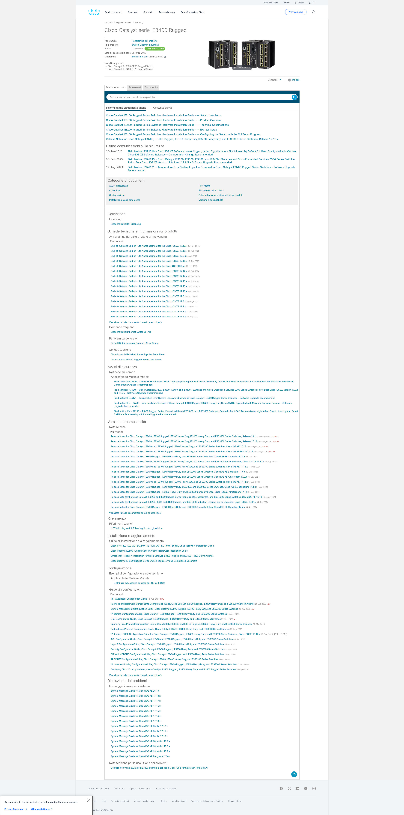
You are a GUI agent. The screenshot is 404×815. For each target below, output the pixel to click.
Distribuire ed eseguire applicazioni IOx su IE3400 (139, 583)
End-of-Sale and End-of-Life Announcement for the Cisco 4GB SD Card (148, 266)
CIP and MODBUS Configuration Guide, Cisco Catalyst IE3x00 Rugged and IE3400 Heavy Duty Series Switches (167, 654)
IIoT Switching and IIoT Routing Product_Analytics (136, 528)
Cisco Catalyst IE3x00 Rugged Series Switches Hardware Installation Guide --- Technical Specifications (167, 125)
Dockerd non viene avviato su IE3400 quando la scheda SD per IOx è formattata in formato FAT (159, 768)
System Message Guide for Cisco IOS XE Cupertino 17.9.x (140, 741)
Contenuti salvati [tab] (162, 107)
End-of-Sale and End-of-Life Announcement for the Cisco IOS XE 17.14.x (149, 276)
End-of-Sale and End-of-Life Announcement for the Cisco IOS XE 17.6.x (148, 296)
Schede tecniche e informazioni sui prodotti (221, 195)
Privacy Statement (14, 809)
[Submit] (294, 97)
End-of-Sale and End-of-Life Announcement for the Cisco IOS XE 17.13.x (149, 281)
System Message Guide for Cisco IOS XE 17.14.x (135, 716)
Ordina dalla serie (155, 48)
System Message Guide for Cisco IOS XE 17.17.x (135, 701)
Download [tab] (135, 87)
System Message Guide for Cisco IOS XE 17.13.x (135, 721)
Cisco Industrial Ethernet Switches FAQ (131, 332)
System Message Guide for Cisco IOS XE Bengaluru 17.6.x (140, 756)
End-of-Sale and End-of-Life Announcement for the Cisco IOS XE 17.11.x (149, 286)
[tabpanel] (202, 127)
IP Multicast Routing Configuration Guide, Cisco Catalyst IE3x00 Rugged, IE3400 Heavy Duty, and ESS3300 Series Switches (174, 664)
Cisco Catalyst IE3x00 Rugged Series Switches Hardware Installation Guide (149, 551)
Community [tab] (151, 87)
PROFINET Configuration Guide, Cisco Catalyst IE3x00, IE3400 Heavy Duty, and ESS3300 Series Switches (165, 659)
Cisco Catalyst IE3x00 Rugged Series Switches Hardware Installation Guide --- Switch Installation (163, 115)
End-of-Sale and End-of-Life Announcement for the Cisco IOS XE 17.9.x (148, 256)
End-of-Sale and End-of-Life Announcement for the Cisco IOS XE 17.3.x (148, 311)
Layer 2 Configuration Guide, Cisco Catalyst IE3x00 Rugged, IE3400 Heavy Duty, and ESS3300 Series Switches (167, 644)
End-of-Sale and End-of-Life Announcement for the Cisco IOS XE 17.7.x (148, 306)
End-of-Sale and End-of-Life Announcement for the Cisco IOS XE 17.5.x (148, 316)
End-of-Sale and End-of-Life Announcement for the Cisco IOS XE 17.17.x (149, 246)
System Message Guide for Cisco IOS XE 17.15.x (135, 711)
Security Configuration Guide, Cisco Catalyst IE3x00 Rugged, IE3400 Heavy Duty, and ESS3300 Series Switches (168, 649)
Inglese (296, 80)
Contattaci (273, 80)
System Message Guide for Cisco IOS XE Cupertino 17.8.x (140, 746)
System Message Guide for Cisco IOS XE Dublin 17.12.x (139, 726)
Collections (114, 190)
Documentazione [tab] (115, 87)
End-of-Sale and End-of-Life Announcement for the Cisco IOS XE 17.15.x (149, 251)
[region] (46, 805)
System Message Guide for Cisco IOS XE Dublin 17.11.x (139, 731)
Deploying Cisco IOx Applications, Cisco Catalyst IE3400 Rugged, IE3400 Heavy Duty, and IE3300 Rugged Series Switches (174, 669)
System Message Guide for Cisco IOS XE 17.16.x (135, 706)
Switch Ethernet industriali (145, 45)
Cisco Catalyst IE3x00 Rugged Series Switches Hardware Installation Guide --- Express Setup (161, 129)
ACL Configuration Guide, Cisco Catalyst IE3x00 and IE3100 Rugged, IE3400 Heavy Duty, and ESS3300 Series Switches (172, 639)
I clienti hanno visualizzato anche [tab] (126, 107)
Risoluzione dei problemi (211, 190)
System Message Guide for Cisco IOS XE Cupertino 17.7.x (140, 751)
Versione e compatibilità (211, 200)
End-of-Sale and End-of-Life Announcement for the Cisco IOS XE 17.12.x (149, 271)
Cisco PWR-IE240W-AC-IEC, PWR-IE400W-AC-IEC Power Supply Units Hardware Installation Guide (162, 545)
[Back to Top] (294, 774)
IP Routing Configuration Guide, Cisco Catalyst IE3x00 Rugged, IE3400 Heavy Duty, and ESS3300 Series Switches (169, 614)
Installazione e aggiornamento (124, 200)
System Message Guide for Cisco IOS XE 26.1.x (135, 691)
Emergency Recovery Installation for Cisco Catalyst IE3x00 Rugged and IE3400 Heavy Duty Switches (162, 556)
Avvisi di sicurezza (118, 185)
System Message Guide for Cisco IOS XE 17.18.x (135, 696)
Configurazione (117, 195)
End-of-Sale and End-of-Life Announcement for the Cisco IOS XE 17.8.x (148, 301)
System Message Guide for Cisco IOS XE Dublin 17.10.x (139, 736)
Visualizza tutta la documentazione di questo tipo (134, 322)
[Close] (88, 800)
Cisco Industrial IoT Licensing (126, 224)
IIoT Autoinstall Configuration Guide (129, 599)
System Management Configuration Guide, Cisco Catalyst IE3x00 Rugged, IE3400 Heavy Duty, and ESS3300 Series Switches (175, 609)
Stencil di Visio (139, 56)
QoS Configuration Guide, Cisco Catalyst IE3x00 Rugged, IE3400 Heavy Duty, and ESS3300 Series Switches (166, 619)
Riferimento (204, 185)
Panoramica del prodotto (144, 41)
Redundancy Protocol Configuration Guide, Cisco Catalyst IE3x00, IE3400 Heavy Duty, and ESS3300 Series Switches (170, 629)
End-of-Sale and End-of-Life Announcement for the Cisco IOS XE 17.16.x (149, 261)
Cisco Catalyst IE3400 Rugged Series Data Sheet (136, 359)
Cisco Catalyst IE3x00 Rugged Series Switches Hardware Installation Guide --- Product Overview (163, 120)
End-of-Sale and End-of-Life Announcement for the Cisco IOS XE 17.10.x (149, 291)
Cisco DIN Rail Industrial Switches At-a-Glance (135, 343)
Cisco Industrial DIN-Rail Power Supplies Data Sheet (138, 354)
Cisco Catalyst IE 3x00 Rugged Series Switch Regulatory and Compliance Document (154, 561)
